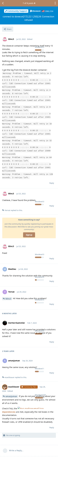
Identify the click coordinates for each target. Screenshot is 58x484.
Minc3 (8, 298)
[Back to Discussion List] (3, 3)
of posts (28, 3)
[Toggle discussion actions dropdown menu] (55, 3)
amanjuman (11, 396)
